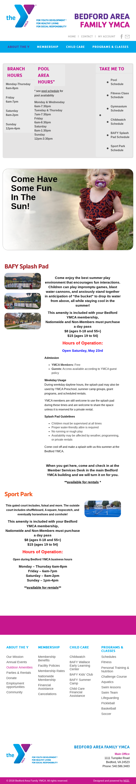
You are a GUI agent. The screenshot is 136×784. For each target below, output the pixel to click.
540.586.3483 (121, 766)
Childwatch (77, 657)
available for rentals (83, 482)
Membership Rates (51, 671)
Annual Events (16, 662)
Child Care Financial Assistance (77, 692)
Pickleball (108, 703)
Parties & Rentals (18, 672)
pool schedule (50, 91)
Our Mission (14, 657)
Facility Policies (49, 665)
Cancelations (47, 694)
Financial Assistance (45, 686)
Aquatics (107, 682)
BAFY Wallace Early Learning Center (80, 665)
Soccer (106, 714)
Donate (11, 678)
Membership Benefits (47, 658)
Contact (87, 36)
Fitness (106, 662)
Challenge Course (114, 676)
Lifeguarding (110, 698)
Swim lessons (111, 687)
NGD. (126, 780)
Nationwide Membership (47, 678)
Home (72, 36)
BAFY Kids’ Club (81, 674)
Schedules (108, 657)
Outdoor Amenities (19, 667)
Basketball (108, 708)
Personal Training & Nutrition (115, 669)
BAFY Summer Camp (80, 681)
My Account (106, 36)
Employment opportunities (15, 685)
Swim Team (109, 692)
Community (14, 692)
